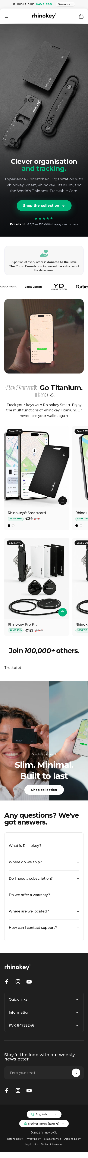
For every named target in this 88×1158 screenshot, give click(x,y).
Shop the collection (41, 206)
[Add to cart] (62, 612)
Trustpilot (12, 668)
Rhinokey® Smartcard (27, 513)
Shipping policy (72, 1139)
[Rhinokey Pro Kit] (36, 578)
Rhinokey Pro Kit (22, 624)
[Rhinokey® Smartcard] (36, 466)
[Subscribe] (76, 1073)
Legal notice (31, 1144)
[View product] (62, 500)
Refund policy (15, 1139)
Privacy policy (33, 1139)
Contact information (52, 1144)
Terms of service (52, 1139)
